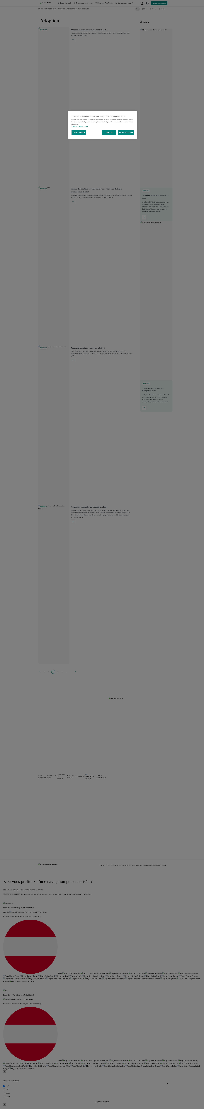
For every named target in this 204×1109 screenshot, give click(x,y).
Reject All (109, 132)
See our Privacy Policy (80, 126)
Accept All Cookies (126, 132)
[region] (102, 125)
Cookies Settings (79, 132)
